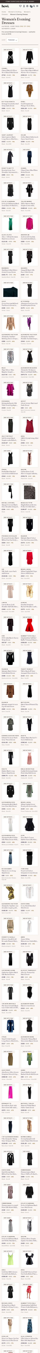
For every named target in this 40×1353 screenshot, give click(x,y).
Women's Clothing (14, 12)
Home (4, 12)
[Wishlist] (21, 6)
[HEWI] (5, 6)
